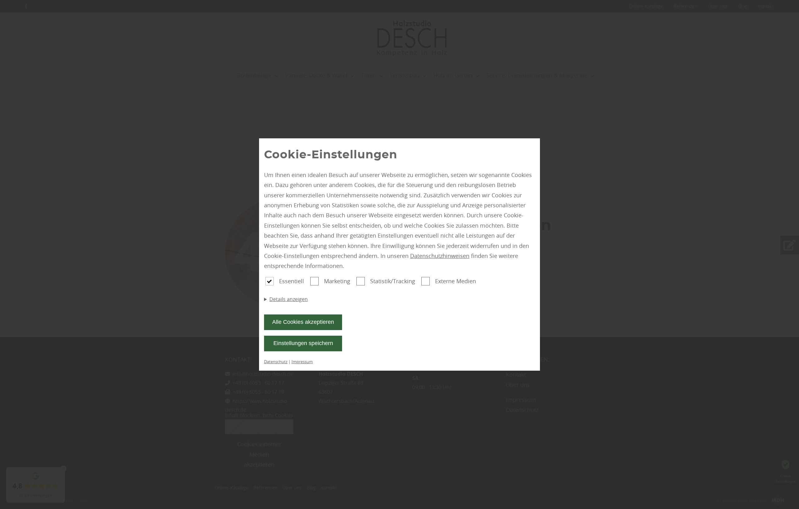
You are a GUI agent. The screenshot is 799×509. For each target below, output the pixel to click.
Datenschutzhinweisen (439, 255)
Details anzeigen (288, 299)
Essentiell (291, 281)
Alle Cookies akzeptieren (303, 322)
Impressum (302, 361)
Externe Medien (455, 281)
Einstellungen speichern (303, 343)
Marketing (337, 281)
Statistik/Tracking (392, 281)
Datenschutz (275, 361)
